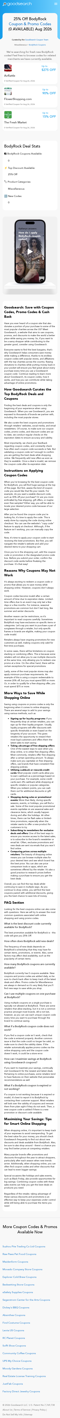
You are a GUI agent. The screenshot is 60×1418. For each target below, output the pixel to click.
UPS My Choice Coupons (17, 1361)
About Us (7, 1409)
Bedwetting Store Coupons (18, 1284)
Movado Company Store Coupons (22, 1269)
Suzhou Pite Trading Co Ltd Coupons (24, 1246)
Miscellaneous (20, 45)
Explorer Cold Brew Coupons (19, 1277)
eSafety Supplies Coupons (18, 1292)
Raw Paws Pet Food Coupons (19, 1254)
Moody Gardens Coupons (18, 1368)
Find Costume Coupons (16, 1323)
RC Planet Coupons (14, 1338)
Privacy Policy (39, 1409)
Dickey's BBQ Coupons (16, 1307)
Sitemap (28, 1414)
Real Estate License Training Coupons (24, 1376)
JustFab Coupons (13, 1384)
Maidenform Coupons (15, 1262)
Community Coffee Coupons (19, 1353)
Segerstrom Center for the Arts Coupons (26, 1300)
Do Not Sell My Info (12, 1414)
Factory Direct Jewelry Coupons (21, 1391)
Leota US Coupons (13, 1330)
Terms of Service (22, 1409)
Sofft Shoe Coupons (14, 1345)
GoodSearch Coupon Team (36, 39)
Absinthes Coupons (14, 1315)
